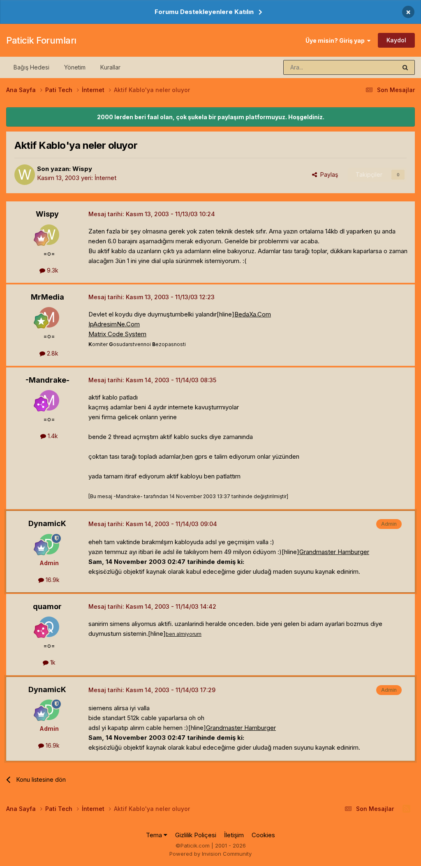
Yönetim (75, 67)
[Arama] (405, 67)
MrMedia (47, 297)
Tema (155, 835)
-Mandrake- (47, 380)
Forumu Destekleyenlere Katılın (204, 12)
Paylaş (327, 174)
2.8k (51, 353)
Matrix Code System (117, 334)
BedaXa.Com (252, 314)
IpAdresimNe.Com (114, 324)
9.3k (51, 270)
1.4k (52, 435)
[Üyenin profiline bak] (24, 174)
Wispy (82, 169)
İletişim (234, 835)
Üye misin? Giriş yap (336, 40)
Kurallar (110, 67)
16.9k (52, 579)
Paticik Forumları (41, 40)
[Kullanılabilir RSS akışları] (406, 809)
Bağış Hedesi (31, 67)
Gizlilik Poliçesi (195, 835)
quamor (47, 606)
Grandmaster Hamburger (334, 552)
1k (52, 662)
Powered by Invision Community (210, 853)
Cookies (263, 835)
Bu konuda (372, 67)
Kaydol (396, 40)
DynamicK (47, 523)
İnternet (105, 178)
